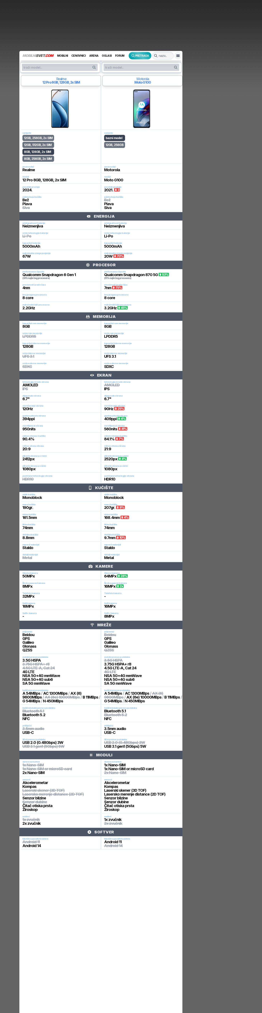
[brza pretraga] (156, 56)
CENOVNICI (78, 55)
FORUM (119, 55)
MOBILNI (62, 55)
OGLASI (107, 55)
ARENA (94, 55)
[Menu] (178, 55)
